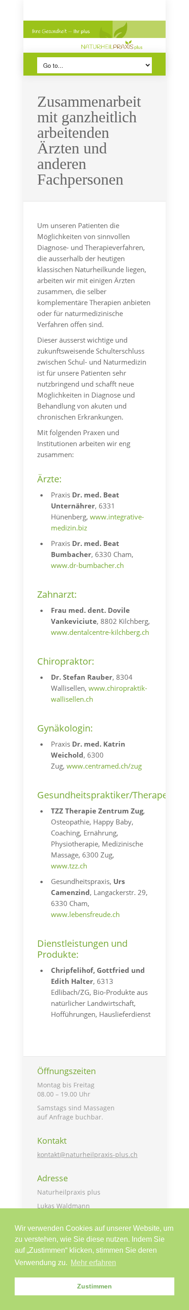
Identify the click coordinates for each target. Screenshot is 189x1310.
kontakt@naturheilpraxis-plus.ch (87, 1154)
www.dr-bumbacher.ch (87, 565)
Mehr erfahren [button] (93, 1262)
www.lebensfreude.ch (85, 914)
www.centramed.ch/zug (104, 765)
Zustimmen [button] (94, 1286)
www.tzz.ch (69, 865)
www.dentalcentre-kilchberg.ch (100, 632)
